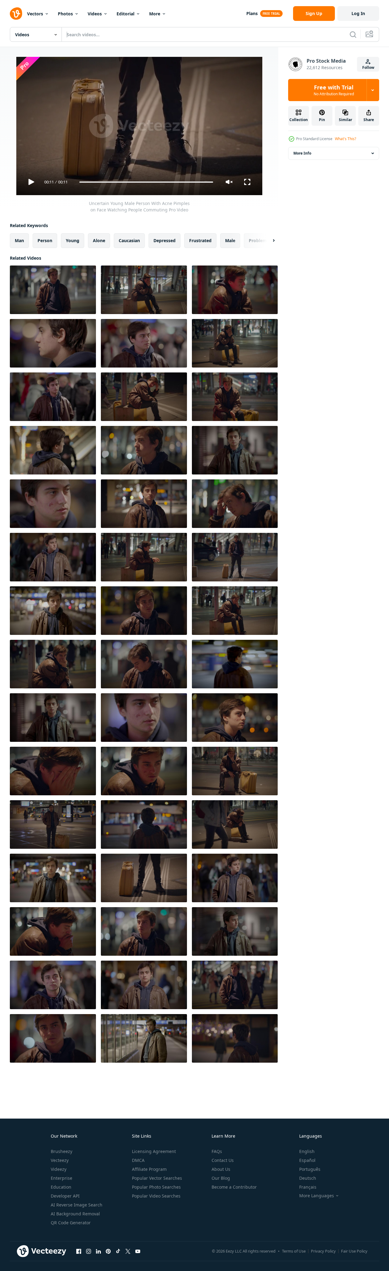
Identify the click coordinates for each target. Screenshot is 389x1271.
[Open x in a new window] (127, 1251)
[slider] (146, 182)
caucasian (129, 240)
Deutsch (307, 1178)
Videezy (58, 1169)
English (307, 1151)
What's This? (345, 138)
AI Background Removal (75, 1214)
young (72, 240)
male (230, 240)
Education (61, 1187)
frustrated (200, 240)
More (154, 14)
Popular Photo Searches (156, 1187)
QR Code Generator (71, 1223)
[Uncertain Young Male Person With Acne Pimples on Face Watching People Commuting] (53, 290)
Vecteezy (60, 1160)
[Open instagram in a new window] (88, 1251)
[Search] (353, 34)
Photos (65, 14)
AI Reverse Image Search (76, 1205)
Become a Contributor (234, 1187)
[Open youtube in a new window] (137, 1251)
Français (307, 1187)
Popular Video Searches (156, 1196)
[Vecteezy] (16, 13)
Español (307, 1160)
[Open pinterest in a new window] (108, 1251)
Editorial (125, 14)
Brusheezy (61, 1151)
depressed (164, 240)
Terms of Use (294, 1251)
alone (99, 240)
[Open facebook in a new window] (78, 1251)
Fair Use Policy (354, 1251)
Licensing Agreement (154, 1151)
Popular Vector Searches (157, 1178)
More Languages (316, 1195)
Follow (368, 67)
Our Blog (221, 1178)
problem (258, 240)
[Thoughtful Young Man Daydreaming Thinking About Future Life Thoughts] (144, 824)
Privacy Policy (323, 1251)
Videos (95, 14)
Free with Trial (334, 90)
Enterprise (61, 1178)
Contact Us (223, 1160)
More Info (302, 153)
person (45, 240)
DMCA (138, 1160)
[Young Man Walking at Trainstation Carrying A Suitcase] (144, 1038)
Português (309, 1169)
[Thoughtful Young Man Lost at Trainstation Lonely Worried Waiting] (235, 664)
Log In (358, 13)
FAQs (217, 1151)
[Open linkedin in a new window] (98, 1251)
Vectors (35, 14)
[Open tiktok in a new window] (118, 1251)
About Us (221, 1169)
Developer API (65, 1196)
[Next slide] (268, 240)
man (19, 240)
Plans (252, 13)
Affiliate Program (149, 1169)
